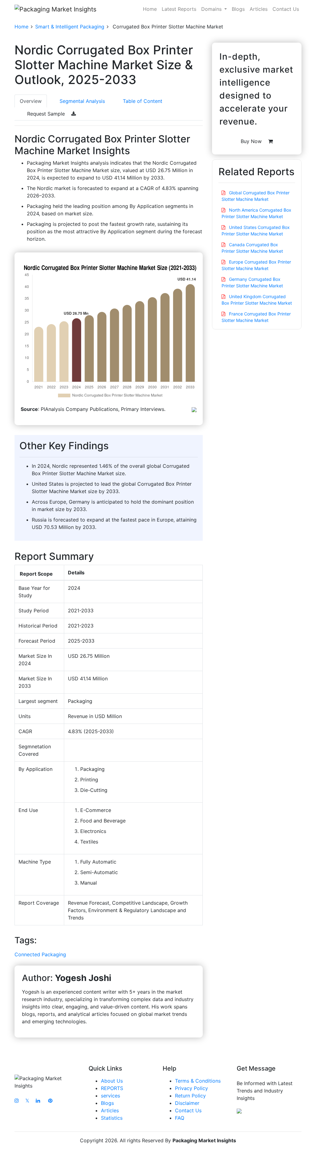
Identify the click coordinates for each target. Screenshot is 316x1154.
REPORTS (112, 1088)
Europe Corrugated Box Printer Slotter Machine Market (256, 265)
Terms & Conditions (198, 1081)
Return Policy (190, 1096)
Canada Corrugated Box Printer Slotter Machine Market (252, 248)
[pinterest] (50, 1100)
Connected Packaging (40, 954)
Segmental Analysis (82, 101)
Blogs (238, 9)
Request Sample (46, 114)
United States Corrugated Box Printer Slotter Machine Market (256, 230)
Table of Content (142, 101)
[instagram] (17, 1100)
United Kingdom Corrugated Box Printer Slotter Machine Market (257, 300)
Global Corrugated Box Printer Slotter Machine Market (255, 196)
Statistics (112, 1118)
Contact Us (285, 9)
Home (150, 9)
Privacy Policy (191, 1088)
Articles (259, 9)
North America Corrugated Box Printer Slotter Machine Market (256, 213)
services (110, 1096)
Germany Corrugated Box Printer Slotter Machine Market (252, 282)
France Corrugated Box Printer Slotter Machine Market (256, 317)
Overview (31, 101)
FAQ (179, 1118)
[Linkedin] (38, 1100)
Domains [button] (212, 9)
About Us (112, 1081)
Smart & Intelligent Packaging (69, 26)
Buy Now (252, 141)
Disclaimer (187, 1103)
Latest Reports (179, 9)
